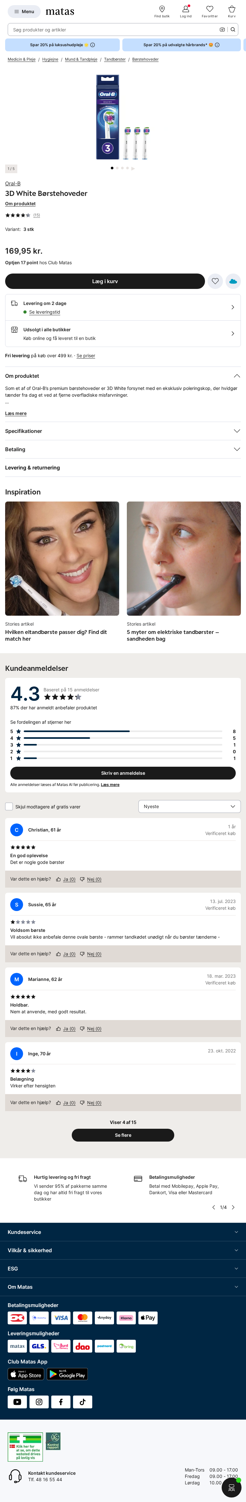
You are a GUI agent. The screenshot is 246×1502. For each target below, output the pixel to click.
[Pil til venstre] (214, 1207)
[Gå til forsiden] (60, 11)
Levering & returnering (32, 467)
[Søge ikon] (233, 29)
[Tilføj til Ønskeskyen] (233, 281)
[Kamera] (222, 29)
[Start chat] (232, 1488)
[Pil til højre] (241, 45)
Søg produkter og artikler (39, 29)
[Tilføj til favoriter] (215, 281)
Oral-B (12, 183)
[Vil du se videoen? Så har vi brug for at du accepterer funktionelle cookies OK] (123, 117)
